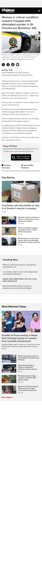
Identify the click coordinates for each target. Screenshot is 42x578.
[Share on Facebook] (8, 64)
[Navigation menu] (39, 10)
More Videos (7, 397)
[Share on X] (3, 64)
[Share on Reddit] (12, 64)
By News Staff (7, 70)
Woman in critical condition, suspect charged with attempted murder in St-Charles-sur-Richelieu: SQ (20, 23)
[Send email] (17, 64)
